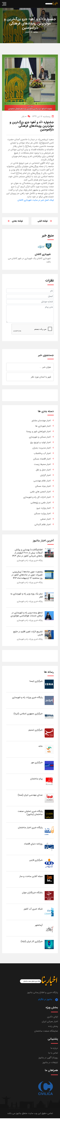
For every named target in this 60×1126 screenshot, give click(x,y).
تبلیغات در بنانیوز (50, 1062)
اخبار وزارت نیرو (44, 508)
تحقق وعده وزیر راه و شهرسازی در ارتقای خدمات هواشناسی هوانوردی (27, 614)
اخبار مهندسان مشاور (41, 420)
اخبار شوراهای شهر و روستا (38, 431)
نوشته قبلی (43, 221)
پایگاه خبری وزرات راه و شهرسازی (30, 560)
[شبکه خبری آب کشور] (49, 912)
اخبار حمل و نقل (43, 469)
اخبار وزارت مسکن (42, 513)
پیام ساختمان (36, 778)
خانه (35, 32)
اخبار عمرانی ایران (50, 1021)
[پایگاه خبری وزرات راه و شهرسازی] (49, 700)
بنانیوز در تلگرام (45, 999)
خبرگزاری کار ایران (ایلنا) (32, 941)
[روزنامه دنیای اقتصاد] (49, 846)
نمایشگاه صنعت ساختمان (46, 1031)
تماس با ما (53, 1053)
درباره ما (54, 1048)
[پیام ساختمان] (49, 781)
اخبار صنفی (45, 519)
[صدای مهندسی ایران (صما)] (49, 798)
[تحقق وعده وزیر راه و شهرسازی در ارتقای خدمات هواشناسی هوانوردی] (49, 615)
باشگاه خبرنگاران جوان (32, 892)
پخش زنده (53, 1026)
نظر (24, 116)
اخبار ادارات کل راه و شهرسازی (37, 497)
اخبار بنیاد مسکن (43, 486)
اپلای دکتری (52, 1016)
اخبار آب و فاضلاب (42, 453)
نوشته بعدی (17, 221)
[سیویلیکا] (45, 1088)
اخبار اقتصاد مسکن (42, 459)
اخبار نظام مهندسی (42, 480)
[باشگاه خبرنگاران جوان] (49, 895)
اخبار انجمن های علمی (40, 491)
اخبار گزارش (45, 475)
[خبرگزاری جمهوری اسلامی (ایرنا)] (49, 716)
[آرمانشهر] (49, 928)
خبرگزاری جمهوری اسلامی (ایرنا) (28, 713)
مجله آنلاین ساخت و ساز (31, 876)
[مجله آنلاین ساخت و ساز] (49, 879)
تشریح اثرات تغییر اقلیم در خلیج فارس (28, 633)
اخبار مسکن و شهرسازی (40, 437)
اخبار (27, 32)
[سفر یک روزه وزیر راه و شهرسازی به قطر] (49, 596)
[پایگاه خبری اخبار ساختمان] (49, 830)
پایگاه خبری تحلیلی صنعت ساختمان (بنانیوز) (30, 812)
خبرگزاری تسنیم (36, 730)
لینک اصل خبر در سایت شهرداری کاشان (36, 200)
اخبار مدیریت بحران (42, 448)
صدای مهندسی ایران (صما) (30, 795)
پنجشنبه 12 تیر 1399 (41, 116)
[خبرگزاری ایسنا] (49, 684)
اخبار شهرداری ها (43, 426)
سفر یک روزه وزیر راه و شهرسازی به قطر (26, 595)
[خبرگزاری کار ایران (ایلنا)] (49, 944)
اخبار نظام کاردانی (42, 524)
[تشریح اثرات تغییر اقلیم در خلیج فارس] (49, 634)
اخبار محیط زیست (42, 464)
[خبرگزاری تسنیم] (49, 733)
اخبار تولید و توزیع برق (40, 442)
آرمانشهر (39, 925)
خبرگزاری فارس (36, 860)
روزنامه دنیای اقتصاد (33, 844)
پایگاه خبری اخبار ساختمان (30, 827)
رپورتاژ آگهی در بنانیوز (48, 1057)
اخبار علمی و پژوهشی (41, 502)
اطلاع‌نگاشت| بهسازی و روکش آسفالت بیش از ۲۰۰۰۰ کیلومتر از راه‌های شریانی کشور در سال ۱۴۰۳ (27, 553)
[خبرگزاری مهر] (49, 765)
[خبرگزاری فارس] (49, 863)
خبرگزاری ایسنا (36, 681)
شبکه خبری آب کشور (33, 909)
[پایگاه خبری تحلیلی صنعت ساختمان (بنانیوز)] (49, 814)
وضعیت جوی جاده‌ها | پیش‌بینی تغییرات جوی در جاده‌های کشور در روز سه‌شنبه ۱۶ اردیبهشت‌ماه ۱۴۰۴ (27, 575)
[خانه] (49, 749)
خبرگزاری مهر (37, 762)
